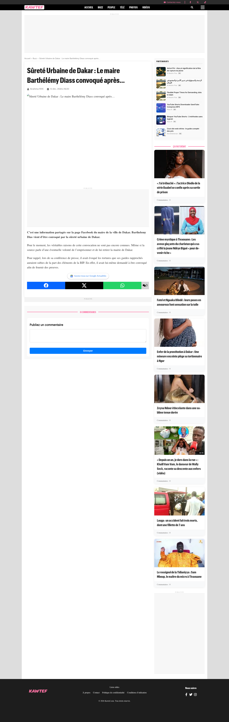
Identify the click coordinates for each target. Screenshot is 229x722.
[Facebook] (186, 695)
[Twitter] (190, 695)
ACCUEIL (88, 7)
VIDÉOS (146, 7)
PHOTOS (133, 7)
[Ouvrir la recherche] (192, 7)
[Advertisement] (114, 34)
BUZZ (100, 7)
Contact (96, 692)
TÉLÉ (122, 7)
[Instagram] (195, 695)
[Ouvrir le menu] (203, 7)
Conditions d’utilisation (137, 692)
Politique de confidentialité (113, 692)
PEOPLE (111, 7)
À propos (86, 692)
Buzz (35, 58)
